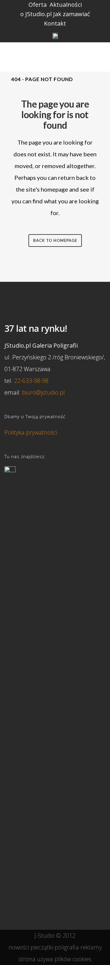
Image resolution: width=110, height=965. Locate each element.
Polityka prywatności (30, 432)
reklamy (91, 947)
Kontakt (55, 23)
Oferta (37, 5)
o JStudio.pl (36, 14)
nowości (19, 947)
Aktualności (66, 5)
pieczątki (42, 947)
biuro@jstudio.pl (43, 392)
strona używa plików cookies (55, 959)
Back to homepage (55, 240)
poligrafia (67, 947)
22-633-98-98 (31, 381)
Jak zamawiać (71, 14)
